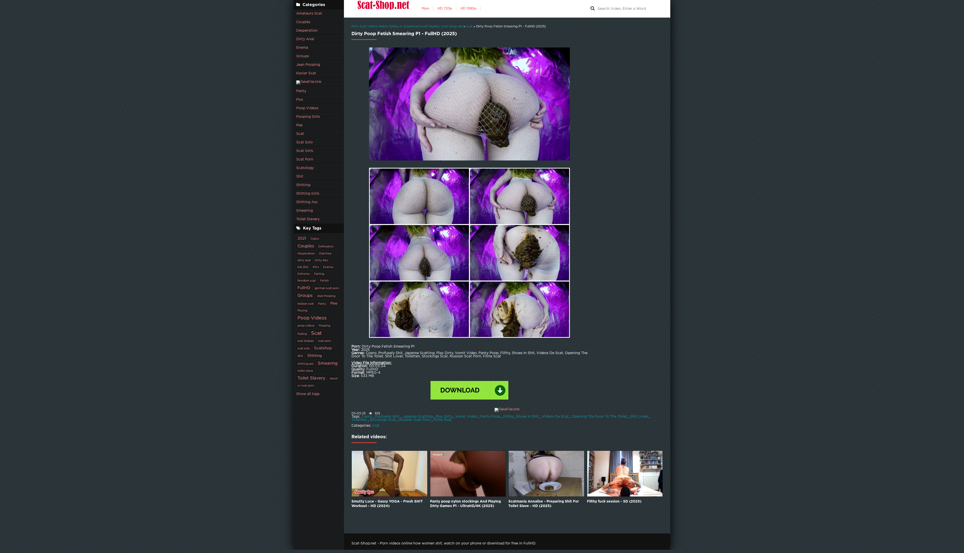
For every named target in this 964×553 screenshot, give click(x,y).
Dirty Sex (321, 260)
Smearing (304, 210)
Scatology (305, 168)
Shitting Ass (307, 202)
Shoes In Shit (527, 416)
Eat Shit (303, 267)
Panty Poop (490, 416)
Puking (302, 334)
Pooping (324, 325)
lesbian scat (305, 304)
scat (376, 425)
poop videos (306, 325)
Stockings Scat (383, 419)
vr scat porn (305, 385)
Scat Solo (304, 142)
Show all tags (308, 394)
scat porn (324, 341)
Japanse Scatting (417, 416)
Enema (302, 47)
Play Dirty (444, 416)
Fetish (324, 281)
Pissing (302, 310)
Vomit (334, 378)
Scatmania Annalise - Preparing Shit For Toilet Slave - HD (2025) (543, 504)
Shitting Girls (307, 193)
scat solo (303, 348)
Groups (302, 56)
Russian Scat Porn (415, 419)
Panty (301, 91)
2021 (301, 238)
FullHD (303, 288)
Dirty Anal (305, 39)
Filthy (508, 416)
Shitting (303, 185)
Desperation (307, 30)
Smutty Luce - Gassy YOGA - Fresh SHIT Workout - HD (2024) (387, 504)
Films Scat (443, 419)
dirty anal (304, 260)
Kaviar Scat (306, 73)
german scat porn (327, 288)
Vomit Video (466, 416)
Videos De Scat (555, 416)
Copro (315, 239)
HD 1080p (468, 8)
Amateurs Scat (309, 13)
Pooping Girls (308, 116)
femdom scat (306, 281)
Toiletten (359, 419)
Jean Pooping (308, 64)
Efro (316, 267)
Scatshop (323, 348)
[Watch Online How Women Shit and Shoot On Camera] (382, 9)
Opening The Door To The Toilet (599, 416)
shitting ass (305, 364)
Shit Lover (639, 416)
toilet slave (305, 371)
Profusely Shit (387, 416)
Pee (299, 125)
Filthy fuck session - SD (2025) (614, 501)
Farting (319, 274)
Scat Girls (304, 150)
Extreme (303, 274)
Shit (299, 176)
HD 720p (445, 8)
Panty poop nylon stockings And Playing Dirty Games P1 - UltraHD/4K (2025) (465, 504)
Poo (299, 99)
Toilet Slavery (308, 219)
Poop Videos (307, 108)
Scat (300, 133)
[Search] (592, 9)
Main (425, 8)
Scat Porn (304, 159)
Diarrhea (325, 253)
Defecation (326, 246)
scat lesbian (305, 341)
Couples (303, 22)
